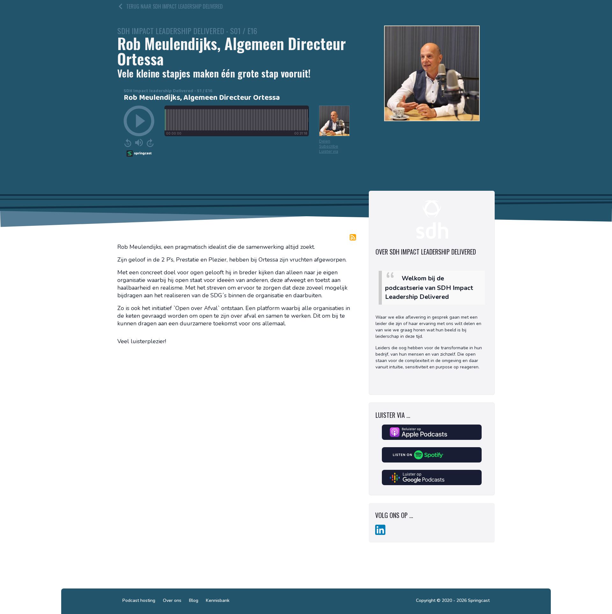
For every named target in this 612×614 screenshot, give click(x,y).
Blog (193, 600)
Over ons (172, 600)
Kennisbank (217, 600)
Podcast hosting (138, 600)
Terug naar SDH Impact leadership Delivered (174, 6)
